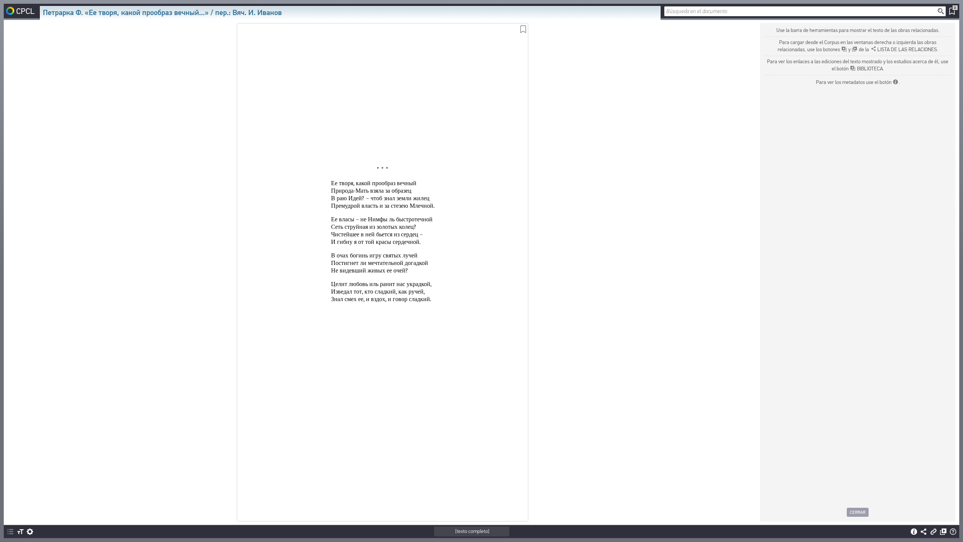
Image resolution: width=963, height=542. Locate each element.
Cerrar (858, 512)
